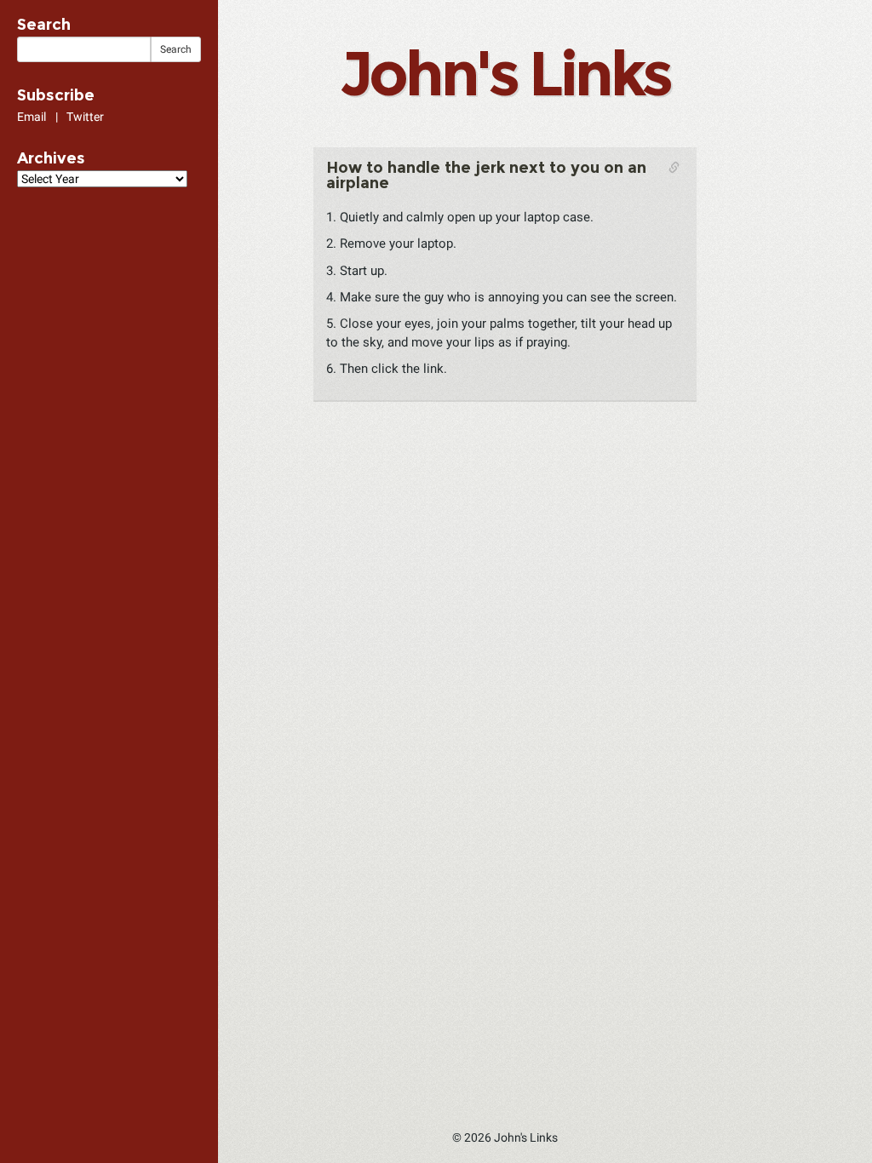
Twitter (85, 116)
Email (31, 116)
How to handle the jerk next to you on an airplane (486, 175)
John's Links (505, 73)
